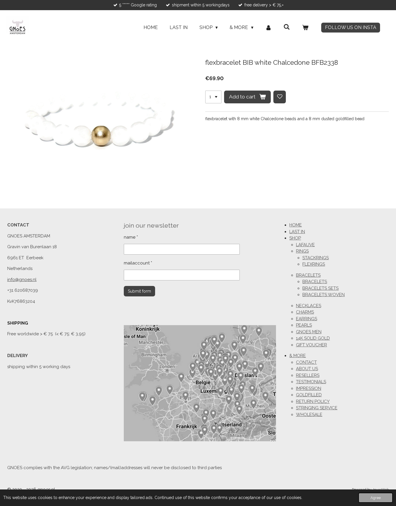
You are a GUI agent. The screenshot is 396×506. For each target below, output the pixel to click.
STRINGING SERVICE (316, 407)
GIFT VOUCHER (311, 344)
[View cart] (305, 28)
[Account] (268, 28)
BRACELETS (308, 275)
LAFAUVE (305, 244)
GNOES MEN (308, 331)
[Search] (287, 27)
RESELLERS (307, 375)
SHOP (295, 238)
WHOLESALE (309, 414)
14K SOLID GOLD (313, 338)
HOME (295, 225)
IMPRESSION (308, 388)
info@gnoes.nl (22, 279)
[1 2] (213, 97)
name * (131, 237)
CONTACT (306, 362)
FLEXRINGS (313, 264)
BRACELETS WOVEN (323, 294)
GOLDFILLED (309, 394)
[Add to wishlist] (279, 97)
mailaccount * (138, 263)
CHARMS (305, 312)
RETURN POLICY (313, 401)
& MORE (297, 355)
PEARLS (304, 325)
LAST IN (297, 231)
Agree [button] (375, 498)
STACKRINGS (315, 257)
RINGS (302, 251)
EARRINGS (306, 318)
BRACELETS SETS (320, 288)
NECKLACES (308, 305)
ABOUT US (307, 368)
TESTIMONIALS (311, 381)
